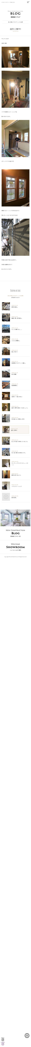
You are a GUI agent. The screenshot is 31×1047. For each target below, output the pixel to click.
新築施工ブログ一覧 (15, 533)
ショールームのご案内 (15, 547)
